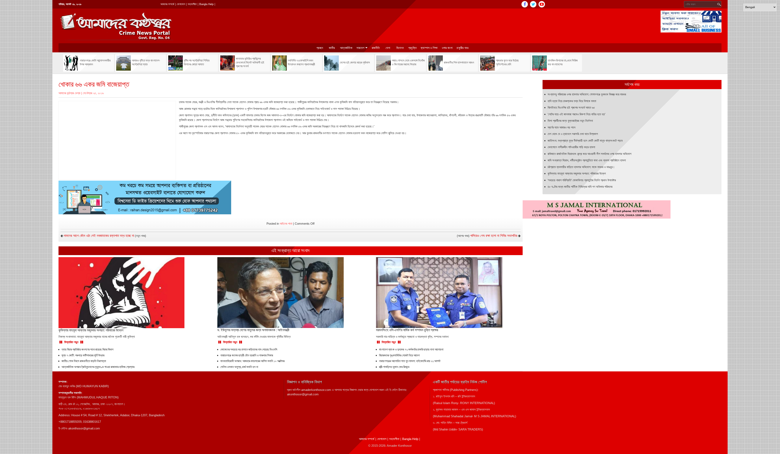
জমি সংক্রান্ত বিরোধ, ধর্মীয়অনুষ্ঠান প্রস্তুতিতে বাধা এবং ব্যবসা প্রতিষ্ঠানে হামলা (587, 160)
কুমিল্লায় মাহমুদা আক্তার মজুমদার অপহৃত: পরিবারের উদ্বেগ (577, 173)
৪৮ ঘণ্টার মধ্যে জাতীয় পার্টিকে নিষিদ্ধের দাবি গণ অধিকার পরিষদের (580, 186)
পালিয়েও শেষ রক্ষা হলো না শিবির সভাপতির (493, 236)
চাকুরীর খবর (462, 48)
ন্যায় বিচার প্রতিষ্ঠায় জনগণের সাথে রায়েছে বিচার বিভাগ (87, 349)
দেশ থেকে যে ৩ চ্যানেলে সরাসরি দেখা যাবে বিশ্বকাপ (573, 134)
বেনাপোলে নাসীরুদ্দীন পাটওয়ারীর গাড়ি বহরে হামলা (571, 147)
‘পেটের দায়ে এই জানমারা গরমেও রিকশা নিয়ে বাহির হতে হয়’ (576, 114)
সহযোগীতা (192, 4)
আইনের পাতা (286, 223)
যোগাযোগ (181, 4)
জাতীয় (332, 48)
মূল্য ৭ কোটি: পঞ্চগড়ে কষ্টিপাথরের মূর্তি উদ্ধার (83, 355)
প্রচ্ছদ (319, 48)
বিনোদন (400, 48)
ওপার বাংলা (447, 48)
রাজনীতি (376, 48)
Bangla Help (206, 4)
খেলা (388, 48)
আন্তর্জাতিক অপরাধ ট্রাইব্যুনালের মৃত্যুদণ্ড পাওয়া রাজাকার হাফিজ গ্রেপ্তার (98, 367)
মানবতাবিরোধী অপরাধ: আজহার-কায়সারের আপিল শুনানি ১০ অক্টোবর (252, 361)
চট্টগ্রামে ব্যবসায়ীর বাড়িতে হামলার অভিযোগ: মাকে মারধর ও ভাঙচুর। (581, 167)
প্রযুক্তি (412, 48)
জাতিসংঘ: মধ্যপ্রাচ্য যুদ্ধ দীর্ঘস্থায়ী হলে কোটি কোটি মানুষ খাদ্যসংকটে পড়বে (585, 140)
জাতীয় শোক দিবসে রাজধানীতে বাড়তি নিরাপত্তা (84, 361)
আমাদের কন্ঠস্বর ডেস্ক (69, 93)
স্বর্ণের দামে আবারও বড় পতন (561, 127)
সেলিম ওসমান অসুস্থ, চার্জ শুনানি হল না (239, 367)
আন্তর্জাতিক (346, 48)
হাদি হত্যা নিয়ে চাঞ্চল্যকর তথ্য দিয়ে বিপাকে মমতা (572, 101)
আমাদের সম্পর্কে (167, 4)
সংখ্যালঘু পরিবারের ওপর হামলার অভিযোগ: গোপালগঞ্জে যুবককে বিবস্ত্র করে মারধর (587, 94)
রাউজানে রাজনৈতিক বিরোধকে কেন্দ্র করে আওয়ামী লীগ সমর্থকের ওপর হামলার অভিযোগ (589, 153)
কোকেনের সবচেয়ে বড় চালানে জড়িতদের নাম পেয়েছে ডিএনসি (248, 349)
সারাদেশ (360, 48)
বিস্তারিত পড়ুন (71, 342)
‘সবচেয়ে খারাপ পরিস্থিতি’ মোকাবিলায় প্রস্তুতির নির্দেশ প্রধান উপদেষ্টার (582, 180)
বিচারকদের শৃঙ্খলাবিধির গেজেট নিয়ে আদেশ (399, 355)
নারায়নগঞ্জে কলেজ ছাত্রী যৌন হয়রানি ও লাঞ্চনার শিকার (246, 355)
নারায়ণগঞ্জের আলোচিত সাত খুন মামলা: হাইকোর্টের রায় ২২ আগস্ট (409, 361)
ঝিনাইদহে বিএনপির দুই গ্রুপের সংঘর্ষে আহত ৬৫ (571, 107)
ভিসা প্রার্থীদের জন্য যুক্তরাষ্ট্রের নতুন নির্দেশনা (570, 120)
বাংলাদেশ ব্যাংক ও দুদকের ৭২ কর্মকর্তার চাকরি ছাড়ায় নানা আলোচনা (411, 349)
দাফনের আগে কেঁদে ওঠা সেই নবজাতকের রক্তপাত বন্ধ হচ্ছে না (99, 236)
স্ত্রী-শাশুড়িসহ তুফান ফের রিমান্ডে (394, 367)
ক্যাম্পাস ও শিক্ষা (429, 48)
